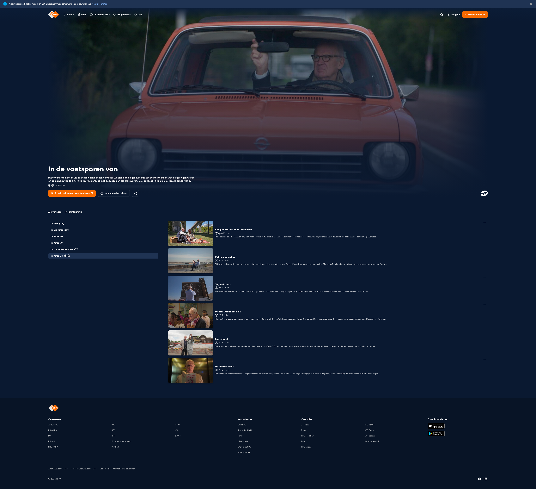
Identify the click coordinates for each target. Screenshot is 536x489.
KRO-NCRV (53, 447)
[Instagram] (486, 479)
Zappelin (305, 425)
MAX (113, 425)
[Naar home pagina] (53, 14)
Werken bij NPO (244, 447)
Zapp (303, 430)
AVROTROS (53, 425)
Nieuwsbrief (243, 441)
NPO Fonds (369, 430)
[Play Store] (436, 433)
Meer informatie (99, 4)
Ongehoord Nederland (121, 441)
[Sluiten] (531, 4)
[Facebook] (479, 479)
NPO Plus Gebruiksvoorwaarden (84, 469)
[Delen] (135, 193)
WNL (177, 430)
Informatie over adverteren (124, 469)
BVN (303, 441)
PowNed (115, 447)
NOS (113, 430)
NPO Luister (306, 447)
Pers (240, 436)
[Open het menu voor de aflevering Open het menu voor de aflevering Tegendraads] (485, 277)
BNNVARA (52, 430)
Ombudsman (370, 436)
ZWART (178, 436)
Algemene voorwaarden (58, 469)
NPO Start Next (307, 436)
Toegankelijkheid (245, 430)
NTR (113, 436)
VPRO (177, 425)
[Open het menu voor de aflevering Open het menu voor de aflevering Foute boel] (485, 332)
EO (49, 436)
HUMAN (51, 441)
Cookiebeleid (105, 469)
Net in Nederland (372, 441)
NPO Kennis (369, 425)
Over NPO (242, 425)
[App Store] (436, 426)
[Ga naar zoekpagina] (441, 14)
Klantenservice (244, 453)
